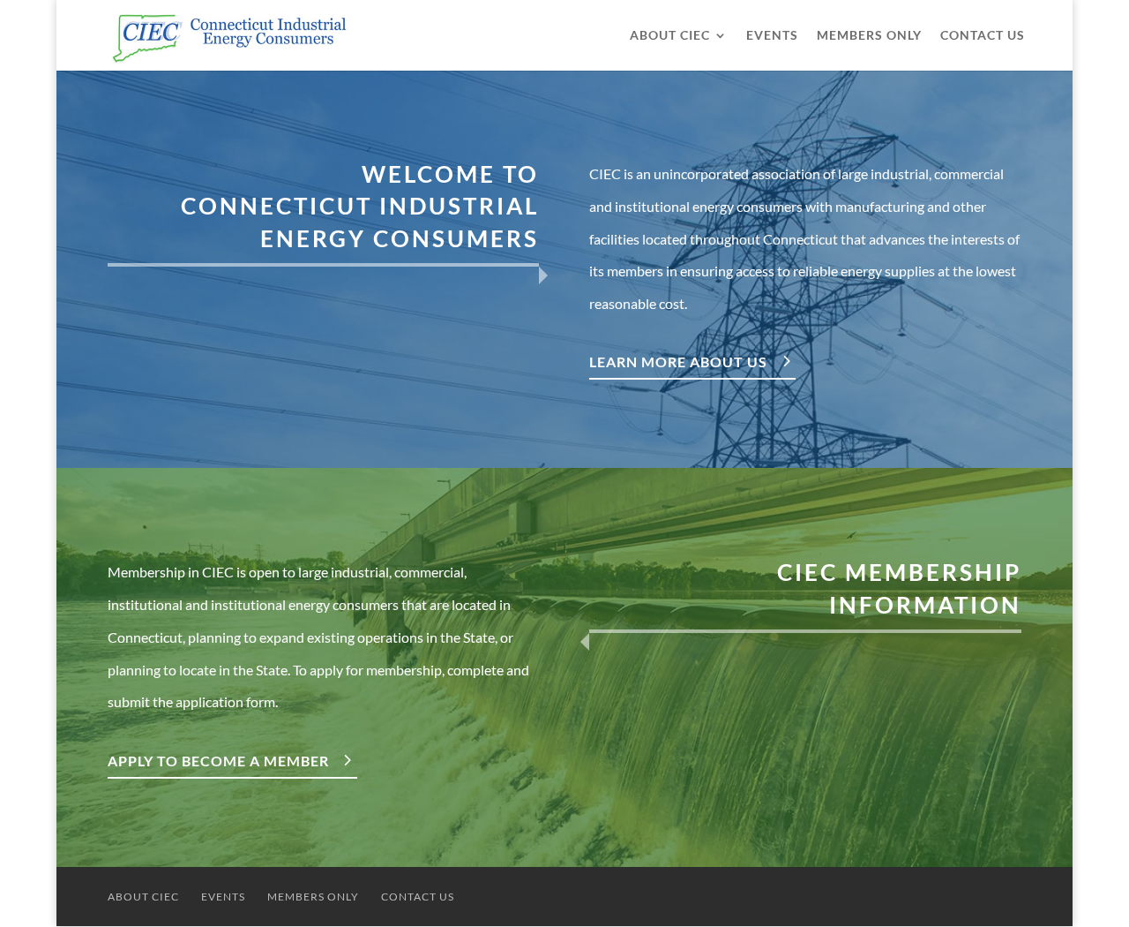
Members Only (869, 35)
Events (772, 35)
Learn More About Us (678, 361)
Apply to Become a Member (218, 760)
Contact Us (982, 35)
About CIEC (670, 35)
